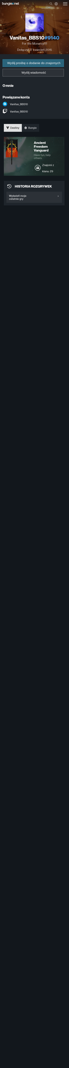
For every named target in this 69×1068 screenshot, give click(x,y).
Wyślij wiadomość (34, 72)
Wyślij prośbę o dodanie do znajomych (33, 63)
